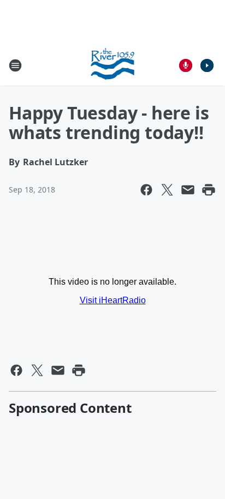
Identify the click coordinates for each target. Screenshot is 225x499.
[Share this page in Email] (188, 189)
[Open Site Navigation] (15, 65)
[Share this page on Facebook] (146, 189)
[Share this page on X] (167, 189)
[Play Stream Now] (207, 65)
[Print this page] (208, 189)
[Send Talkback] (185, 65)
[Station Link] (113, 65)
